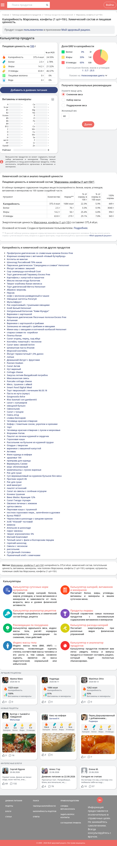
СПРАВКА (64, 806)
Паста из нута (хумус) (18, 393)
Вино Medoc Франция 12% (21, 497)
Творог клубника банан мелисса (24, 283)
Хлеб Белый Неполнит (19, 308)
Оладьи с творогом (17, 445)
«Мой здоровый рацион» (100, 235)
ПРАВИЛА (77, 823)
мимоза (11, 524)
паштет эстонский (16, 488)
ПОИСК (36, 800)
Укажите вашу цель (72, 90)
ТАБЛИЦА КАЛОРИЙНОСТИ (44, 806)
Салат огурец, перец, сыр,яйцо (23, 338)
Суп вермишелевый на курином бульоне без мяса (34, 475)
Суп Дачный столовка (18, 552)
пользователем (33, 29)
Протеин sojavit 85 (17, 478)
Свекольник (13, 408)
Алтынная (12, 320)
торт (9, 427)
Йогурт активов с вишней (21, 268)
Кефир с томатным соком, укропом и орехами (32, 424)
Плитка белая (14, 335)
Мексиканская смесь (18, 378)
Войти (110, 5)
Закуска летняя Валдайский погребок (27, 375)
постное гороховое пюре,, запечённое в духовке (33, 512)
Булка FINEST (14, 515)
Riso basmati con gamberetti (22, 399)
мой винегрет (14, 485)
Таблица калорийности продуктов (26, 15)
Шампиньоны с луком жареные (24, 469)
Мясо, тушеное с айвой (19, 384)
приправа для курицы (19, 460)
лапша (10, 356)
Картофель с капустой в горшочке (25, 277)
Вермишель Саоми (17, 463)
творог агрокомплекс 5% (20, 533)
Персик (11, 292)
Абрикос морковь (16, 289)
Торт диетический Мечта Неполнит (26, 286)
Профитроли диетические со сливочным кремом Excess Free (40, 253)
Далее (88, 124)
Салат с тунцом (15, 411)
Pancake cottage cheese (19, 381)
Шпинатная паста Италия (20, 347)
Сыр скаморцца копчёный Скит (24, 271)
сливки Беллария (16, 417)
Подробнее (80, 228)
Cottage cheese (15, 372)
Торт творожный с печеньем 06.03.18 (27, 390)
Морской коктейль (17, 350)
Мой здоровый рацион (75, 29)
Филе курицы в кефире (19, 454)
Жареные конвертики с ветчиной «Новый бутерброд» (36, 256)
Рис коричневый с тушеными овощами (28, 305)
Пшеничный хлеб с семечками (23, 555)
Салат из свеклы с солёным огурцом (26, 491)
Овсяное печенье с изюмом (22, 503)
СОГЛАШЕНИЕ (66, 823)
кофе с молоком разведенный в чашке (28, 295)
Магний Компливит (17, 536)
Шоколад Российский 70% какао (24, 262)
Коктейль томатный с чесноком (24, 341)
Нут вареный (14, 369)
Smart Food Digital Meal (19, 387)
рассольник (13, 549)
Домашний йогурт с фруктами (23, 359)
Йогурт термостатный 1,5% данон (25, 353)
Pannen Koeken (15, 363)
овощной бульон (16, 405)
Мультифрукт (14, 301)
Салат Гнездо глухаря (18, 500)
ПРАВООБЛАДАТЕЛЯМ (69, 800)
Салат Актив (13, 366)
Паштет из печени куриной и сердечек (28, 436)
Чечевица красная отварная (22, 420)
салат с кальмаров (17, 402)
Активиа (11, 451)
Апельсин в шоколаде (19, 527)
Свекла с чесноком (17, 546)
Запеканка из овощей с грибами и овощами (31, 326)
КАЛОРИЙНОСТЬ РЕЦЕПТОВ (44, 811)
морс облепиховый (17, 466)
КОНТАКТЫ (65, 817)
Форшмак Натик (16, 433)
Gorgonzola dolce (16, 396)
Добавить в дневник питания (29, 90)
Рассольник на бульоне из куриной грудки (30, 442)
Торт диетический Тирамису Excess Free (28, 274)
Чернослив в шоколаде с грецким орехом (30, 518)
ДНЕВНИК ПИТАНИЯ (13, 800)
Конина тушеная (16, 494)
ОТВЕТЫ (36, 816)
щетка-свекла (14, 506)
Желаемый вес (69, 110)
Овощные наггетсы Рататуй (22, 298)
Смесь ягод (13, 414)
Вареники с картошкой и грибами (25, 323)
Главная (5, 15)
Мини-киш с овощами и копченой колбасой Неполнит (36, 329)
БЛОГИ (8, 811)
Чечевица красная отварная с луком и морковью (33, 430)
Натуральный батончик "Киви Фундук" (28, 311)
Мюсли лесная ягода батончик (23, 280)
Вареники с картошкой (19, 314)
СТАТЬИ (8, 816)
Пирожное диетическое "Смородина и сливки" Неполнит (38, 265)
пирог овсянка (15, 530)
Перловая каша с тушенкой (22, 509)
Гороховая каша (16, 439)
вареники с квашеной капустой (24, 448)
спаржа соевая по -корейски (22, 332)
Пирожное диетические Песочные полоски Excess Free (36, 317)
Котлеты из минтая (17, 259)
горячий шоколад (16, 543)
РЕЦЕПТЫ (9, 806)
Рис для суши (14, 472)
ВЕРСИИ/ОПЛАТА (67, 809)
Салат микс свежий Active (21, 344)
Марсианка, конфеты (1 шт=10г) (89, 15)
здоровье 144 (14, 457)
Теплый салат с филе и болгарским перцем (30, 540)
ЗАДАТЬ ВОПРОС (67, 814)
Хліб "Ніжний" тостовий (20, 521)
